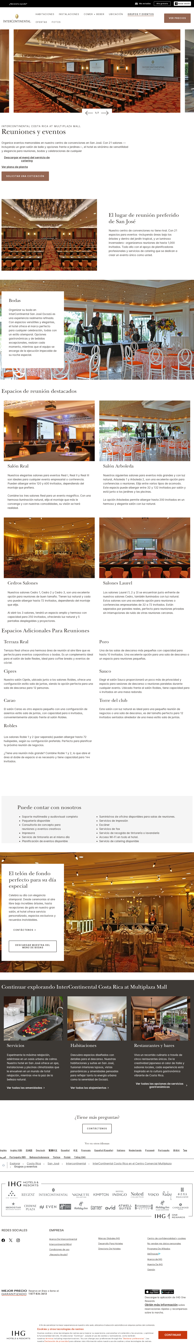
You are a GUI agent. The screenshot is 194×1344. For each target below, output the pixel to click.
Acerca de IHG (154, 1259)
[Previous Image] (88, 113)
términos (49, 1338)
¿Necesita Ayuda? (58, 1254)
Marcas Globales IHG (109, 1238)
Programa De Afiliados (158, 1248)
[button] (182, 4)
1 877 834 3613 (37, 1293)
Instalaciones (69, 14)
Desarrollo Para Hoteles (110, 1243)
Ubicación (116, 14)
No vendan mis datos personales (164, 1243)
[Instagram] (18, 1240)
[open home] (4, 1165)
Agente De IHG (155, 1264)
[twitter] (11, 1240)
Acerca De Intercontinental (63, 1239)
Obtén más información (161, 1305)
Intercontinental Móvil (60, 1244)
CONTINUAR (173, 1335)
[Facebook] (4, 1240)
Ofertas (41, 22)
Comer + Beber (94, 14)
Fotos (56, 22)
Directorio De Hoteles (109, 1248)
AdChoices (152, 1254)
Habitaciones (45, 14)
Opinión (151, 1269)
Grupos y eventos (141, 14)
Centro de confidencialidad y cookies (166, 1238)
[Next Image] (105, 113)
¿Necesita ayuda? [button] (18, 4)
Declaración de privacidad (56, 1341)
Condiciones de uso (59, 1249)
